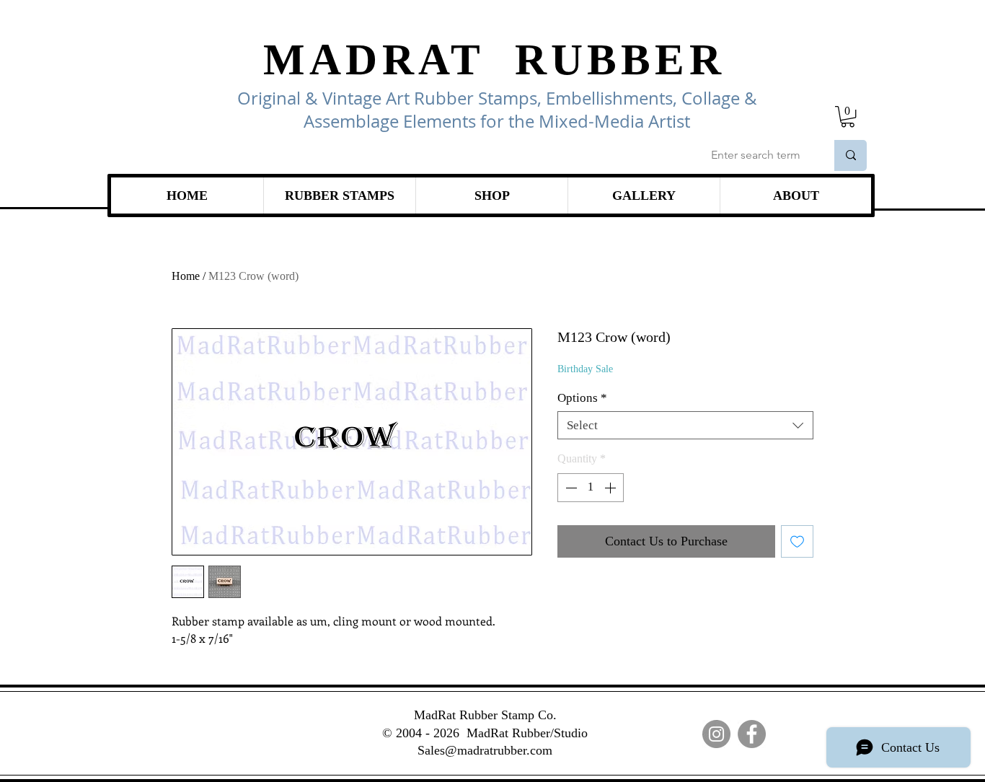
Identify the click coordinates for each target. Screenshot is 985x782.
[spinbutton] (590, 487)
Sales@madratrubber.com (485, 750)
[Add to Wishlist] (797, 541)
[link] (847, 116)
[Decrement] (570, 487)
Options (582, 398)
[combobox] (685, 425)
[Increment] (611, 487)
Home (186, 276)
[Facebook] (752, 734)
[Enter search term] (850, 155)
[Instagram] (716, 734)
